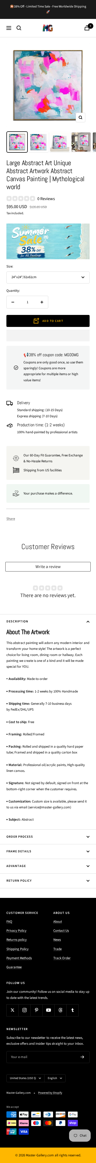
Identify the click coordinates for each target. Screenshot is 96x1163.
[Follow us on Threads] (60, 1010)
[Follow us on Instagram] (24, 1010)
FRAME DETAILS (18, 851)
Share (10, 518)
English (52, 1078)
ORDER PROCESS (19, 836)
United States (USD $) (23, 1078)
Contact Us (61, 930)
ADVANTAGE (16, 866)
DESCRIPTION (17, 621)
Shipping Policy (17, 949)
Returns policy (16, 939)
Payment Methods (19, 958)
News (57, 939)
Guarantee (14, 967)
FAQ (9, 921)
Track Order (62, 958)
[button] (48, 335)
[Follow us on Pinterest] (36, 1010)
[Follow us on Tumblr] (72, 1010)
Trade (57, 949)
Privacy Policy (16, 930)
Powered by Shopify (50, 1093)
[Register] (82, 1057)
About (57, 921)
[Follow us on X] (12, 1010)
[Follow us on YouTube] (48, 1010)
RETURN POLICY (19, 880)
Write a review (48, 567)
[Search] (19, 28)
